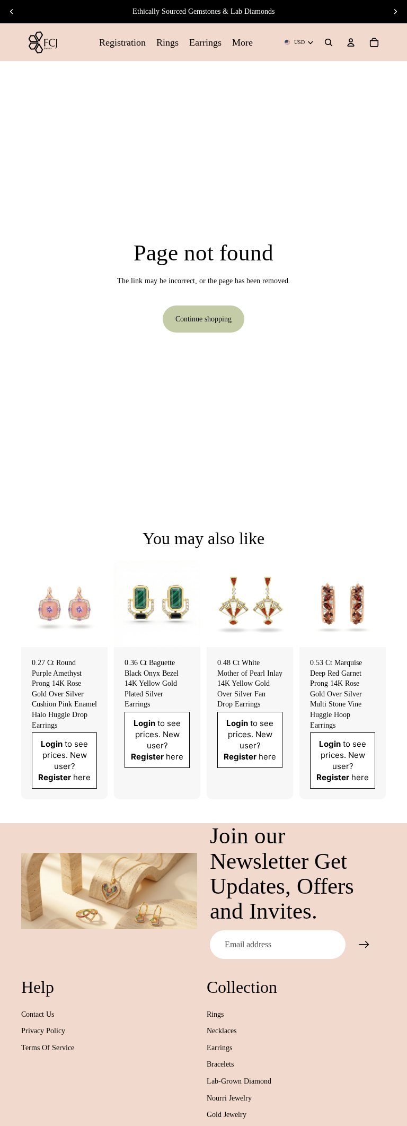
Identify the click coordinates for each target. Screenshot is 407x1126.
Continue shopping (203, 319)
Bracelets (220, 1064)
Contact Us (37, 1014)
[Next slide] (395, 11)
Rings (215, 1014)
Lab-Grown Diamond (239, 1081)
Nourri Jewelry (229, 1098)
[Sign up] (364, 944)
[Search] (328, 42)
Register (54, 778)
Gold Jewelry (226, 1115)
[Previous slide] (11, 11)
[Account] (350, 42)
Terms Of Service (47, 1048)
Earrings (219, 1048)
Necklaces (221, 1031)
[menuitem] (242, 42)
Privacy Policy (43, 1031)
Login (52, 744)
